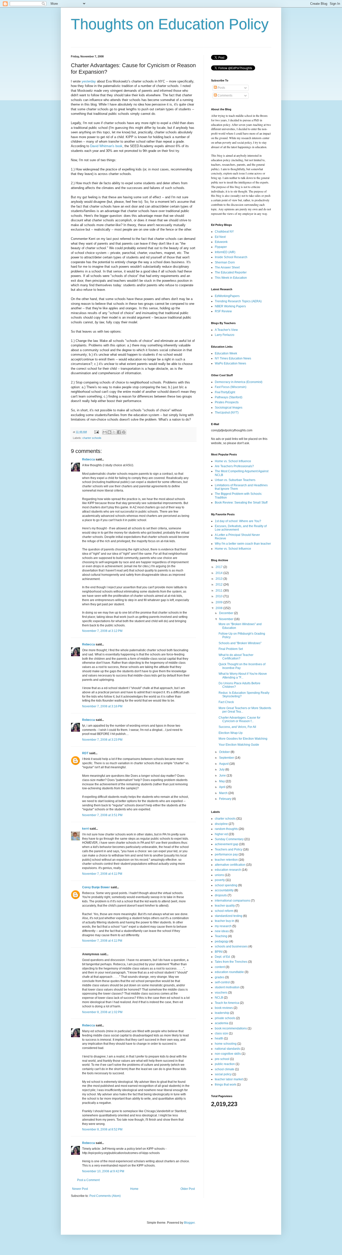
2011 (219, 590)
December (226, 613)
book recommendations (231, 1028)
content (220, 967)
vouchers (221, 992)
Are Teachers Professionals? (234, 466)
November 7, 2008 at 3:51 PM (102, 815)
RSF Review (223, 311)
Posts (221, 87)
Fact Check (226, 702)
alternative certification (230, 864)
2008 (219, 608)
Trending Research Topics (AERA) (238, 301)
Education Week (226, 353)
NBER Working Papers (230, 306)
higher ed (221, 834)
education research (228, 870)
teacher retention (226, 859)
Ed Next (220, 237)
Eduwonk (221, 242)
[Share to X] (114, 432)
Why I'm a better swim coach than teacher (243, 543)
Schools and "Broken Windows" (240, 643)
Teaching (221, 936)
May (222, 781)
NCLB (219, 997)
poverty (220, 880)
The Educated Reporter (231, 272)
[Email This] (104, 432)
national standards (227, 1048)
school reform (224, 911)
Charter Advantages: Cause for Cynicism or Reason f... (239, 719)
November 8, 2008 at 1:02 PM (102, 1012)
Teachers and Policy (228, 849)
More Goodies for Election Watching (243, 738)
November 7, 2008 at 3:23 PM (102, 739)
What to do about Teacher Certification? (236, 656)
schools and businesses (231, 946)
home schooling (226, 1043)
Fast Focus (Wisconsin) (230, 387)
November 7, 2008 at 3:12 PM (102, 631)
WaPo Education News (230, 363)
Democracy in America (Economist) (238, 382)
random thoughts (226, 829)
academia (221, 1023)
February (225, 799)
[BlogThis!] (109, 432)
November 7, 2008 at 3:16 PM (102, 706)
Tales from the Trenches (231, 961)
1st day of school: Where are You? (238, 521)
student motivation (227, 987)
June (223, 775)
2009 (219, 602)
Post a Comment (88, 1180)
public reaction (225, 1064)
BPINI (219, 951)
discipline (221, 824)
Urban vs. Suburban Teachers (235, 480)
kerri (85, 828)
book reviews (224, 1008)
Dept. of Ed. (223, 956)
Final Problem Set (231, 649)
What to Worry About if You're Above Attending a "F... (243, 675)
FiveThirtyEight (225, 392)
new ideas (222, 931)
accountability (224, 890)
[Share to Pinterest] (123, 432)
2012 (219, 584)
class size (221, 1033)
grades (219, 977)
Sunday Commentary (229, 839)
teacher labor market (229, 1079)
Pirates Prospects (227, 402)
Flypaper (221, 247)
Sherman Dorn (225, 262)
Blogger (189, 1222)
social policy (223, 1074)
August (224, 763)
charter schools (91, 437)
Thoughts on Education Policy (170, 24)
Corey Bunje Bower (96, 887)
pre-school (222, 1059)
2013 (219, 579)
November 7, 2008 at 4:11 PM (102, 874)
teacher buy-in (224, 921)
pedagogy (222, 941)
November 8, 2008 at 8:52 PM (102, 1129)
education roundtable (229, 972)
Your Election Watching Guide (239, 744)
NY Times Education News (233, 358)
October (225, 752)
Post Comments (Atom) (105, 1196)
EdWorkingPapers (227, 296)
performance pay (226, 854)
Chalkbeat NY (224, 231)
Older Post (188, 1189)
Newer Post (80, 1189)
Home (134, 1189)
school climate (224, 1069)
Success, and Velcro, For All (237, 727)
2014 (219, 573)
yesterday (89, 81)
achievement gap (226, 844)
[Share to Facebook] (118, 432)
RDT (85, 753)
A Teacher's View (226, 330)
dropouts (221, 895)
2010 (219, 596)
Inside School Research (231, 257)
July (222, 769)
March (223, 793)
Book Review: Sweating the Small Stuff (241, 502)
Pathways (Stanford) (228, 397)
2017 (219, 567)
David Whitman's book (106, 146)
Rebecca (88, 459)
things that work (225, 1084)
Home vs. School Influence (233, 461)
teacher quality (225, 905)
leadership (222, 1013)
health (219, 1038)
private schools (225, 1018)
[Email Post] (96, 431)
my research (223, 926)
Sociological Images (228, 407)
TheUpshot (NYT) (227, 412)
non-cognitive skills (228, 1053)
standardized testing (228, 916)
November (226, 619)
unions (219, 875)
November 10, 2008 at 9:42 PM (103, 1171)
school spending (226, 885)
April (222, 787)
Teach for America (227, 1003)
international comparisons (232, 900)
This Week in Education (231, 277)
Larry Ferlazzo (224, 335)
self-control (222, 982)
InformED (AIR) (225, 252)
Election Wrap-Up (231, 733)
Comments (224, 95)
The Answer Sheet (227, 267)
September (227, 757)
